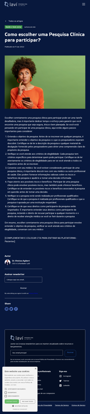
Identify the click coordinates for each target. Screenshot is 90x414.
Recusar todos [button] (27, 401)
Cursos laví (39, 389)
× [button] (35, 369)
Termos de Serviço (62, 405)
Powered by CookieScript (20, 409)
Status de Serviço (78, 405)
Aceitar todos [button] (12, 401)
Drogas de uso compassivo (45, 393)
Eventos (38, 385)
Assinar (70, 352)
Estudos (38, 380)
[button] (83, 4)
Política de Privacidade (43, 405)
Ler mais (13, 385)
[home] (16, 4)
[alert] (20, 389)
